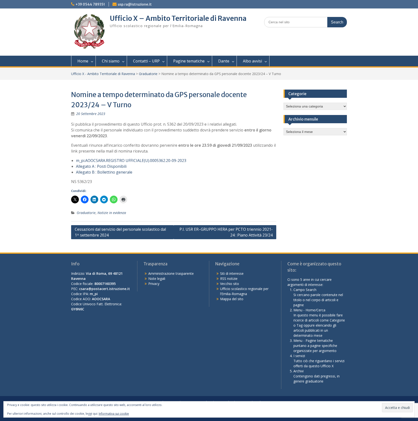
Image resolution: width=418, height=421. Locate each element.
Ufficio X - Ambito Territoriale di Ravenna (103, 73)
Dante (223, 61)
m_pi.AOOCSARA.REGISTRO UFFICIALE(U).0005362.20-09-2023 (131, 160)
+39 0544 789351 (90, 4)
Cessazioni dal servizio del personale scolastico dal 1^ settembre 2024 (120, 232)
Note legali (156, 278)
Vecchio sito (229, 283)
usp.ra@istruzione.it (135, 4)
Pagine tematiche (189, 61)
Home (82, 61)
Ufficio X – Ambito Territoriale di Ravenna (178, 18)
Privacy (153, 283)
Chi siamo (110, 61)
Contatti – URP (146, 61)
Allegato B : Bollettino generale (104, 172)
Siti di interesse (232, 273)
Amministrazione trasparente (171, 273)
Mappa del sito (231, 299)
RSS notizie (229, 278)
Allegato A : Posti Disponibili (101, 166)
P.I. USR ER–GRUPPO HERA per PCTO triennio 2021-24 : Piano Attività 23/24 (226, 232)
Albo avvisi (252, 61)
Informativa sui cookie (114, 414)
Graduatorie (148, 73)
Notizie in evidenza (111, 212)
